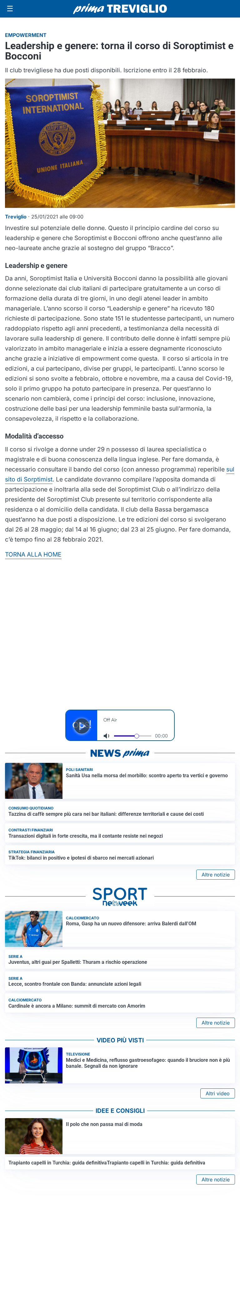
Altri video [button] (218, 1093)
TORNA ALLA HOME (33, 554)
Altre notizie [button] (216, 874)
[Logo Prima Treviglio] (120, 8)
